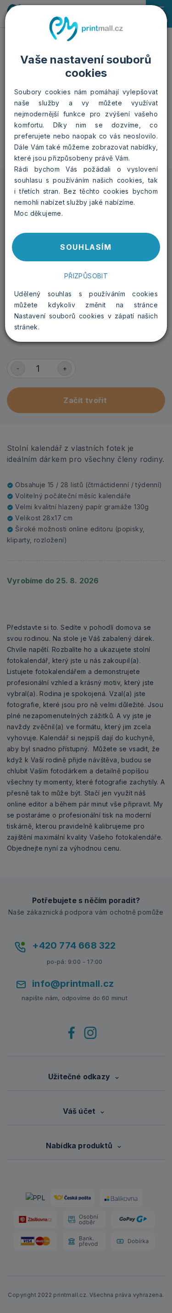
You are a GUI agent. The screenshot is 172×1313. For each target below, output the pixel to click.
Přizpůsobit (86, 276)
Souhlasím (85, 247)
